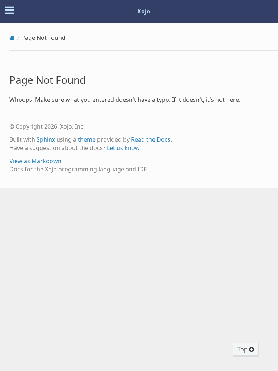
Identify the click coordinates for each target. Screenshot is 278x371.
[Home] (12, 38)
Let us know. (124, 148)
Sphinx (46, 139)
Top (243, 349)
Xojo (143, 11)
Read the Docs (150, 139)
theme (87, 139)
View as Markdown (35, 161)
